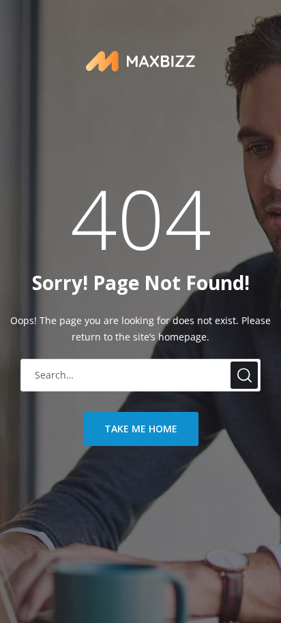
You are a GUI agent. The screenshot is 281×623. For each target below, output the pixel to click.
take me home (140, 428)
